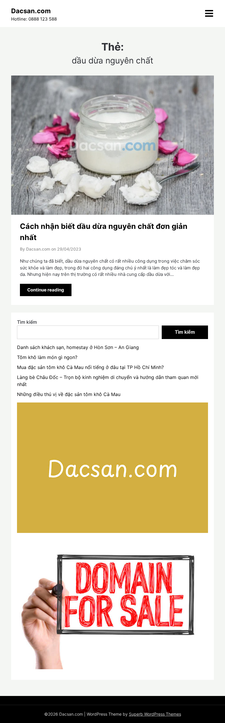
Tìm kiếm (27, 322)
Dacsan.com (31, 11)
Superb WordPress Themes (155, 714)
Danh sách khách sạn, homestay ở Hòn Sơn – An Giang (78, 347)
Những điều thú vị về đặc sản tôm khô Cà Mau (68, 394)
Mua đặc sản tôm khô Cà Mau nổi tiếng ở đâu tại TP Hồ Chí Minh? (90, 367)
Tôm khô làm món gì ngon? (47, 357)
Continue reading (45, 290)
